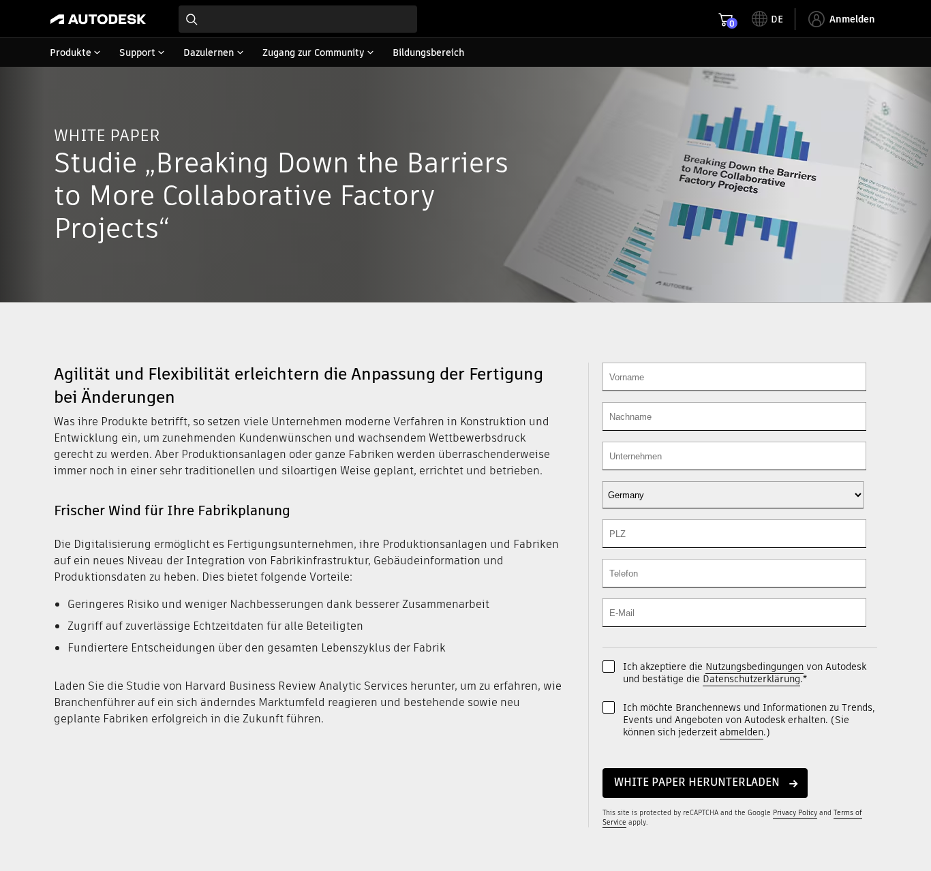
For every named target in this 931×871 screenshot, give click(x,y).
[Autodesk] (98, 19)
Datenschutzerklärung (751, 679)
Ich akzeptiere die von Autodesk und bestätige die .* (744, 673)
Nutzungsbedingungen (754, 666)
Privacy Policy (795, 813)
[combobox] (298, 19)
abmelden (741, 732)
